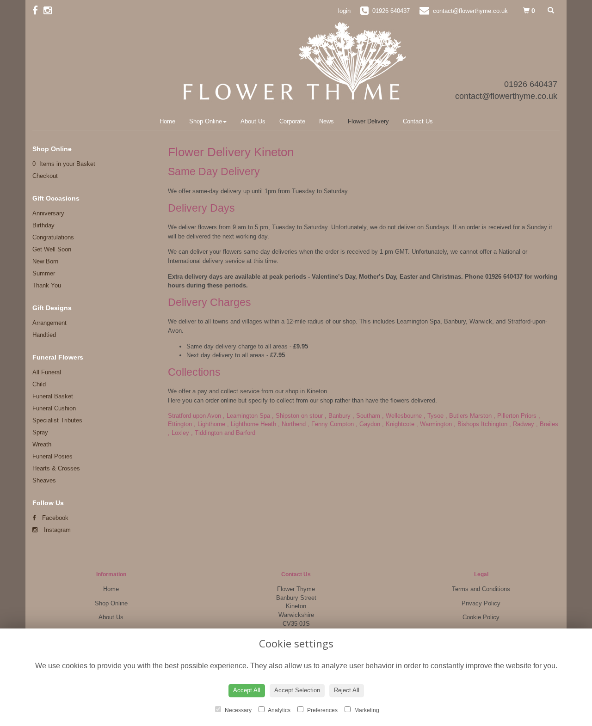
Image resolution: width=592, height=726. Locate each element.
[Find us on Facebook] (37, 10)
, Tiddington (206, 432)
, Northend (292, 424)
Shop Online (205, 121)
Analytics (278, 710)
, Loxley (178, 432)
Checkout (45, 175)
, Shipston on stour (297, 415)
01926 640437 (530, 84)
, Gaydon (368, 424)
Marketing (366, 710)
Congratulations (53, 237)
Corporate (292, 121)
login (344, 10)
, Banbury (338, 415)
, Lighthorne (209, 424)
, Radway (521, 424)
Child (39, 384)
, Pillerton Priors (514, 415)
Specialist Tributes (57, 420)
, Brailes (547, 424)
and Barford (239, 432)
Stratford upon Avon (194, 415)
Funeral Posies (52, 456)
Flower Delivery (368, 121)
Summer (43, 273)
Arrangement (49, 322)
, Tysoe (434, 415)
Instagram (56, 529)
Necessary (237, 710)
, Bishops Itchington (480, 424)
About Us (252, 121)
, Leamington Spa (246, 415)
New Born (45, 261)
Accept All (246, 690)
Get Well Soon (51, 249)
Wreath (41, 444)
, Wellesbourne (402, 415)
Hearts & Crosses (56, 468)
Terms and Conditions (481, 589)
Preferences (322, 710)
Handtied (44, 334)
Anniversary (48, 213)
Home (167, 121)
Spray (40, 432)
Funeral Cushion (54, 408)
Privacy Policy (481, 603)
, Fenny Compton (331, 424)
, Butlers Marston (468, 415)
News (326, 121)
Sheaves (44, 480)
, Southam (366, 415)
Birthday (43, 225)
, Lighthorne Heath (251, 424)
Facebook (54, 517)
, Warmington (434, 424)
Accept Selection (297, 690)
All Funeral (46, 372)
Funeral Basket (52, 396)
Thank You (46, 285)
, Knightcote (398, 424)
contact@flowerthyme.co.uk (506, 96)
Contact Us (418, 121)
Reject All (346, 690)
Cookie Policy (481, 617)
